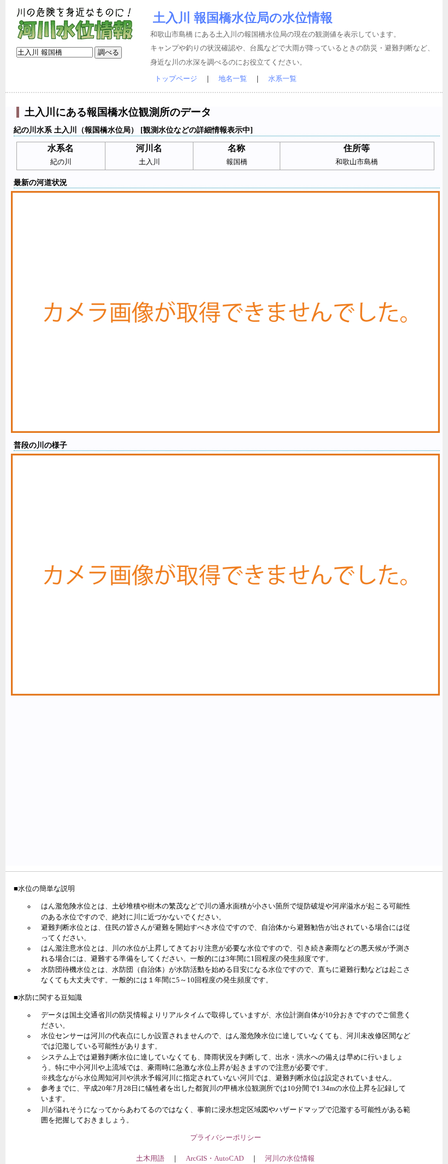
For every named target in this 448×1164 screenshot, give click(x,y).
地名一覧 (233, 79)
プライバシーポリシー (225, 1138)
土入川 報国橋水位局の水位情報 (243, 17)
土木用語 (150, 1158)
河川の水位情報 (290, 1158)
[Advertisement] (225, 789)
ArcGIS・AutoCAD (215, 1158)
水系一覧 (282, 79)
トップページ (176, 79)
